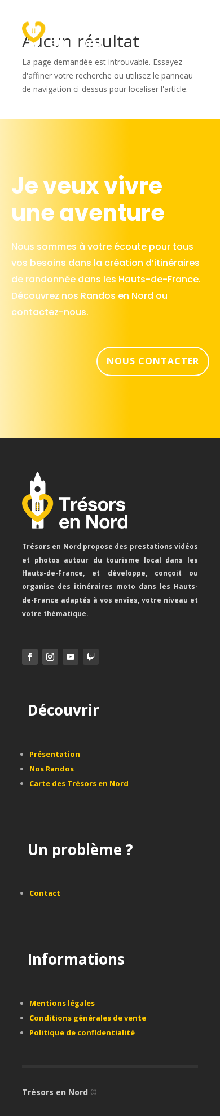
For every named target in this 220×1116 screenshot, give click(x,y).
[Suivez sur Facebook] (30, 657)
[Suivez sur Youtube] (70, 657)
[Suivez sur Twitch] (91, 657)
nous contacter (153, 361)
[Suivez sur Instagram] (50, 657)
